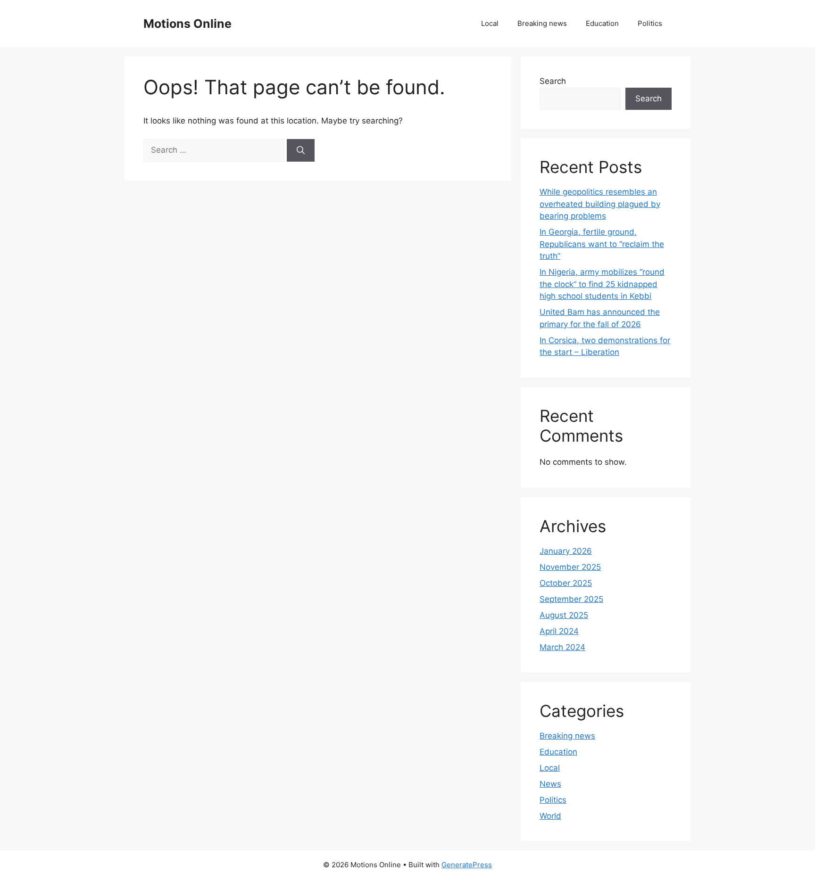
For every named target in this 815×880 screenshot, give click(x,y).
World (550, 816)
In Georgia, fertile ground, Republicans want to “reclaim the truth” (602, 244)
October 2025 (566, 583)
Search (553, 81)
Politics (650, 23)
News (550, 784)
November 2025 (570, 567)
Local (490, 23)
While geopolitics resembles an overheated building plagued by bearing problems (600, 204)
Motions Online (187, 23)
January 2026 (566, 551)
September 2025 (571, 599)
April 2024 (559, 631)
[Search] (301, 150)
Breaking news (542, 23)
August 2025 (564, 615)
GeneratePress (466, 864)
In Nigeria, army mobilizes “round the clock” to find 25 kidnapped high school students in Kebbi (602, 284)
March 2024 (562, 647)
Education (602, 23)
